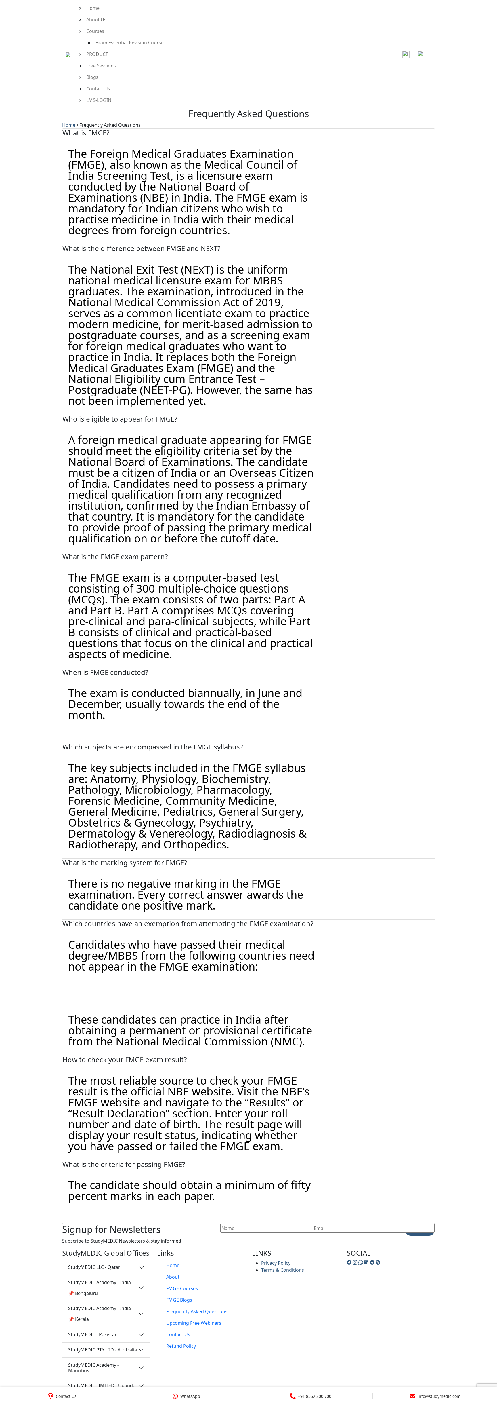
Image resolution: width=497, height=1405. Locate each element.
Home (93, 8)
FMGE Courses (182, 1288)
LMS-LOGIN (98, 100)
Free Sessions (101, 65)
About (172, 1277)
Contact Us (98, 89)
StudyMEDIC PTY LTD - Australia (102, 1350)
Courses (95, 31)
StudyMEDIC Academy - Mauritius (93, 1368)
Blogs (92, 77)
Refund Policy (181, 1346)
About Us (96, 19)
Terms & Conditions (282, 1270)
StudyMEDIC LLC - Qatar (94, 1267)
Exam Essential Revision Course (129, 42)
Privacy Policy (275, 1263)
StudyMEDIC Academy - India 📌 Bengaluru (99, 1287)
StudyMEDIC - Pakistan (93, 1334)
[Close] (486, 13)
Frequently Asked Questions (197, 1311)
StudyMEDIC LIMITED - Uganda (101, 1385)
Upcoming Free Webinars (193, 1323)
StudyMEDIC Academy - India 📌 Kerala (99, 1313)
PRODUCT (97, 54)
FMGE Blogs (179, 1300)
